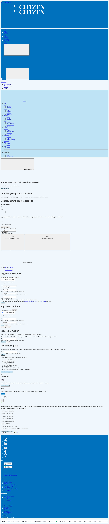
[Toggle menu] (1, 1)
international (9, 107)
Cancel (8, 341)
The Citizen (6, 507)
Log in (2, 325)
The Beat (9, 137)
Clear (6, 325)
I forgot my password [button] (5, 327)
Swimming (9, 114)
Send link (3, 341)
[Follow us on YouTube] (5, 449)
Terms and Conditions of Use (10, 489)
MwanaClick (8, 2)
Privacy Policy (7, 497)
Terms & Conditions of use (30, 301)
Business (6, 33)
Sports (5, 32)
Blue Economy (10, 131)
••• (1, 79)
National (9, 106)
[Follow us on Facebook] (5, 453)
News (5, 31)
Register (3, 302)
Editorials (9, 122)
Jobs (5, 41)
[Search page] (12, 27)
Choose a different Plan (28, 169)
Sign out (5, 88)
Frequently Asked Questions (10, 475)
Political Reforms (11, 139)
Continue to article (5, 385)
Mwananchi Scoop (8, 510)
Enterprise (9, 118)
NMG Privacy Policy (8, 486)
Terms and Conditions (9, 496)
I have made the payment (6, 371)
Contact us (6, 481)
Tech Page (9, 134)
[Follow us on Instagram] (5, 457)
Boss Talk (9, 119)
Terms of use (7, 487)
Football (8, 110)
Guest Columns (10, 125)
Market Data (6, 40)
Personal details (7, 84)
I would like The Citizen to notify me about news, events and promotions (19, 300)
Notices (5, 43)
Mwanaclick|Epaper (8, 482)
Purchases (6, 87)
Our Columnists (10, 123)
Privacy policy (42, 301)
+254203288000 (9, 267)
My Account (3, 82)
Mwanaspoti (6, 511)
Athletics (9, 113)
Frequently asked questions (10, 485)
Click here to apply (5, 227)
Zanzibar (6, 37)
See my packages (5, 189)
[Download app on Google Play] (8, 465)
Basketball (9, 111)
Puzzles (5, 36)
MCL (2, 2)
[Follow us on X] (5, 441)
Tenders (8, 145)
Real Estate (9, 133)
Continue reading (5, 188)
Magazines (6, 39)
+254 (2, 351)
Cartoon (8, 126)
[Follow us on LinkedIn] (5, 445)
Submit (2, 354)
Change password (8, 85)
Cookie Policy (7, 498)
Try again (3, 394)
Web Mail (6, 483)
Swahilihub (6, 514)
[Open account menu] (17, 74)
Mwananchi (6, 508)
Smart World (9, 138)
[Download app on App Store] (8, 468)
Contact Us (6, 473)
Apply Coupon (4, 232)
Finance (8, 117)
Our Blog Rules (7, 490)
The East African (7, 512)
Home (5, 29)
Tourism (8, 130)
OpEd (5, 35)
